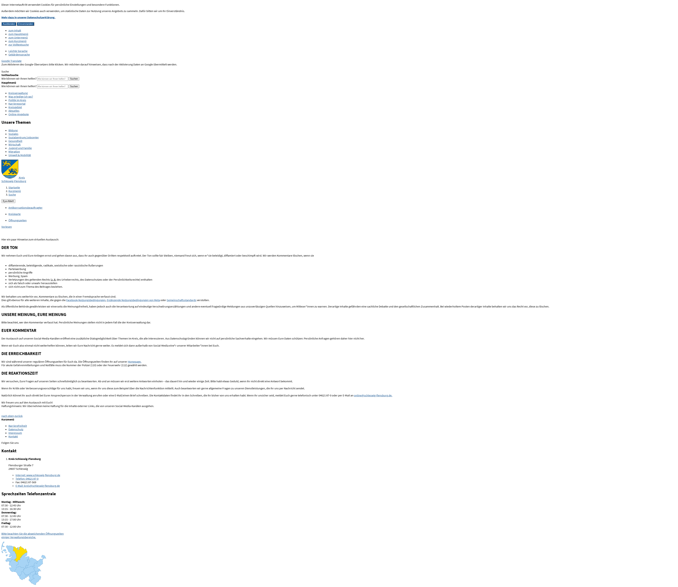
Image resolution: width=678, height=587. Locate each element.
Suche (12, 194)
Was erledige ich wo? (20, 96)
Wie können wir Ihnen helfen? (19, 78)
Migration (14, 151)
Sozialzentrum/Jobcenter (23, 137)
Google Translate (11, 61)
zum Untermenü (18, 37)
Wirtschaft (14, 144)
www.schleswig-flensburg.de (38, 475)
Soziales (13, 134)
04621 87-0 (27, 478)
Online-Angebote (18, 114)
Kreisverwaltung (18, 93)
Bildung (13, 130)
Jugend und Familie (20, 148)
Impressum (15, 433)
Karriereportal (16, 103)
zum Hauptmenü (18, 34)
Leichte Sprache (18, 51)
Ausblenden (9, 24)
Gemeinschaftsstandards (181, 300)
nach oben (7, 416)
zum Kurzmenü (17, 41)
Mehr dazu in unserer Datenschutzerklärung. (28, 17)
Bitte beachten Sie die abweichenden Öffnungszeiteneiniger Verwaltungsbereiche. (32, 535)
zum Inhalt (14, 30)
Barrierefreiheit (17, 426)
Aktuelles (13, 110)
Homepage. (134, 361)
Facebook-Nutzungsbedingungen (86, 300)
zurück (18, 416)
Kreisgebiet (15, 107)
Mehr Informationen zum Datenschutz (23, 68)
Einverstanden (25, 24)
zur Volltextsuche (18, 44)
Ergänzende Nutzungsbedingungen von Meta (133, 300)
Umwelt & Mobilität (19, 155)
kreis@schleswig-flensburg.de (38, 485)
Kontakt (13, 436)
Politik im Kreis (17, 100)
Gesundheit (15, 141)
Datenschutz (15, 429)
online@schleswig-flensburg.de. (373, 395)
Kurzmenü (14, 191)
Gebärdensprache (19, 54)
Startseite (14, 187)
